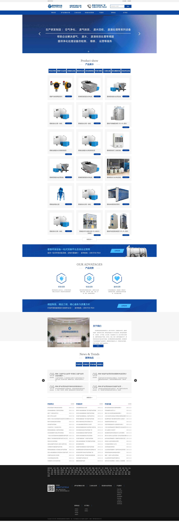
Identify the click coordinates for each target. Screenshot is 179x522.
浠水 (106, 474)
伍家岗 (62, 472)
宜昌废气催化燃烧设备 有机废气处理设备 (89, 446)
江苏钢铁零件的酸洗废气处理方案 (61, 446)
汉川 (65, 474)
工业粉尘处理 (77, 12)
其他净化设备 (126, 71)
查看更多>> (89, 239)
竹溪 (108, 470)
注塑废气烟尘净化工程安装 (61, 455)
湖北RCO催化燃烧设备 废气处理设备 (89, 435)
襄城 (72, 472)
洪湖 (90, 474)
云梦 (49, 474)
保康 (96, 472)
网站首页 (53, 12)
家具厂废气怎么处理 (61, 416)
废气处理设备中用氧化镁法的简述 (61, 407)
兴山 (114, 470)
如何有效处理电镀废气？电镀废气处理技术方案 (118, 438)
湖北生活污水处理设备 (61, 441)
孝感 (77, 468)
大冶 (69, 470)
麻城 (97, 474)
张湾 (87, 470)
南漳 (93, 472)
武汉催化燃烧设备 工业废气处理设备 (61, 410)
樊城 (75, 472)
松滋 (84, 474)
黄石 (58, 468)
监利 (81, 474)
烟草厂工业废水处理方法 (61, 413)
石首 (87, 474)
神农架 (106, 468)
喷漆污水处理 (61, 71)
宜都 (127, 470)
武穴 (100, 474)
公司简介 (86, 509)
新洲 (58, 470)
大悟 (55, 474)
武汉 (54, 468)
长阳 (121, 470)
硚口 (117, 468)
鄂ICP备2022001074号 (97, 518)
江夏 (52, 470)
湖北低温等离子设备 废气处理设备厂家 (89, 452)
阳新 (72, 470)
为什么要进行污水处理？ (118, 430)
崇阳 (49, 476)
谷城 (99, 472)
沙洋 (116, 472)
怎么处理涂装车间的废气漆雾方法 (118, 458)
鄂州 (71, 468)
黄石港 (76, 470)
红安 (123, 474)
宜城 (85, 472)
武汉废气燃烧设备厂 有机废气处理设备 (89, 438)
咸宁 (87, 468)
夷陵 (55, 472)
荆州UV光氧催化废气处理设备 (61, 421)
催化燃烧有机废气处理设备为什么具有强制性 (118, 432)
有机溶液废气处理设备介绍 (89, 458)
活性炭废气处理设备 (61, 424)
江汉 (113, 468)
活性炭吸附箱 (89, 71)
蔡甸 (49, 470)
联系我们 (86, 510)
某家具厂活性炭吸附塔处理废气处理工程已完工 (61, 438)
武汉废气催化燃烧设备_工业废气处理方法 (89, 416)
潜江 (99, 468)
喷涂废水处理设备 (89, 12)
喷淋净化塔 (80, 71)
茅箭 (91, 470)
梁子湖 (109, 472)
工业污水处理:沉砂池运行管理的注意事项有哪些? (118, 416)
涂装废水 (100, 364)
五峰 (124, 470)
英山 (113, 474)
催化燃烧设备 (116, 71)
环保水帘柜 (52, 71)
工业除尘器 (106, 71)
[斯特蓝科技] (66, 6)
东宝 (123, 472)
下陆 (84, 470)
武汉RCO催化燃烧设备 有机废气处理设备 (89, 413)
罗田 (110, 474)
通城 (129, 474)
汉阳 (120, 468)
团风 (103, 474)
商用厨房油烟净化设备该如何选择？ (118, 452)
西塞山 (80, 470)
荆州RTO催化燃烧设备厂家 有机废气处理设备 (89, 410)
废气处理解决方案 (65, 12)
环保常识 (79, 364)
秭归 (117, 470)
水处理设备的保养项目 (118, 446)
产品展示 (101, 12)
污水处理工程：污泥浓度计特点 (61, 427)
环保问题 (93, 364)
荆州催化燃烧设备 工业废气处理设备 (61, 430)
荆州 (80, 468)
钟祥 (119, 472)
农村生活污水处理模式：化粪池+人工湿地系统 (118, 460)
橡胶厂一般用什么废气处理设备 (118, 455)
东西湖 (62, 470)
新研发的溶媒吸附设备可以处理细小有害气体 (89, 427)
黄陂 (55, 470)
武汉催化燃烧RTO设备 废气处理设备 (61, 432)
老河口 (89, 472)
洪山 (130, 468)
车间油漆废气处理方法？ (118, 410)
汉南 (66, 470)
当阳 (52, 472)
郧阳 (94, 470)
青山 (126, 468)
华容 (105, 472)
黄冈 (83, 468)
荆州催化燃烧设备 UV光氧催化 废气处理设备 (61, 449)
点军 (66, 472)
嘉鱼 (126, 474)
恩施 (93, 468)
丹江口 (97, 470)
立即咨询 (117, 251)
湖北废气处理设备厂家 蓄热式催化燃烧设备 (89, 455)
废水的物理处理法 (89, 444)
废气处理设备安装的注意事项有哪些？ (118, 407)
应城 (58, 474)
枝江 (49, 472)
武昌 (123, 468)
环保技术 (86, 364)
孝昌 (52, 474)
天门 (103, 468)
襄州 (79, 472)
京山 (113, 472)
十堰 (61, 468)
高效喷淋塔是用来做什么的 (118, 421)
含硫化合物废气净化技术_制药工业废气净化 (61, 444)
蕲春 (116, 474)
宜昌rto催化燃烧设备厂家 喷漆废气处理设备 (89, 441)
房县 (111, 470)
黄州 (94, 474)
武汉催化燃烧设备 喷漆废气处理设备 (89, 432)
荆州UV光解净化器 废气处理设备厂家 (89, 421)
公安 (77, 474)
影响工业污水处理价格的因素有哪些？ (118, 413)
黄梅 (119, 474)
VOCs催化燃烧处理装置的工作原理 (89, 424)
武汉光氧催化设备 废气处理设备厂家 (89, 430)
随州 (90, 468)
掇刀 (126, 472)
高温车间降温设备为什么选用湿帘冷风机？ (118, 424)
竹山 (104, 470)
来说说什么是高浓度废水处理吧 (118, 441)
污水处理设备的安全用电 (61, 458)
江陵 (74, 474)
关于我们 (125, 12)
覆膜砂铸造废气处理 (89, 460)
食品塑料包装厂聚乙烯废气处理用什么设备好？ (118, 418)
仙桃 (96, 468)
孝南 (129, 472)
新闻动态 (113, 12)
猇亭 (69, 472)
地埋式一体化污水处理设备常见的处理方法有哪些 (61, 418)
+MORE (72, 404)
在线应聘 (129, 1)
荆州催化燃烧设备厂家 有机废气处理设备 (89, 418)
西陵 (58, 472)
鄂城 (102, 472)
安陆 (61, 474)
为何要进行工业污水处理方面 (61, 460)
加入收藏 (124, 1)
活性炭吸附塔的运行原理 (89, 407)
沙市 (71, 474)
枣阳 (82, 472)
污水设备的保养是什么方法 (118, 444)
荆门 (74, 468)
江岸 (110, 468)
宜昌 (64, 468)
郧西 (101, 470)
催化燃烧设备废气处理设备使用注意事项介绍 (89, 449)
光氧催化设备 (71, 71)
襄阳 (67, 468)
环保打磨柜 (98, 71)
